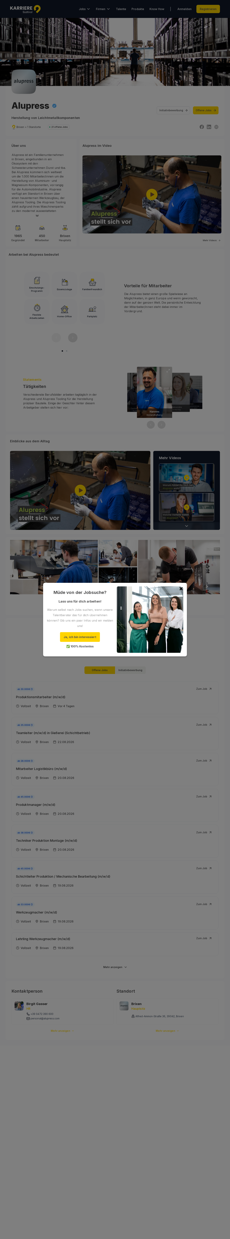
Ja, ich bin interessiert (80, 637)
